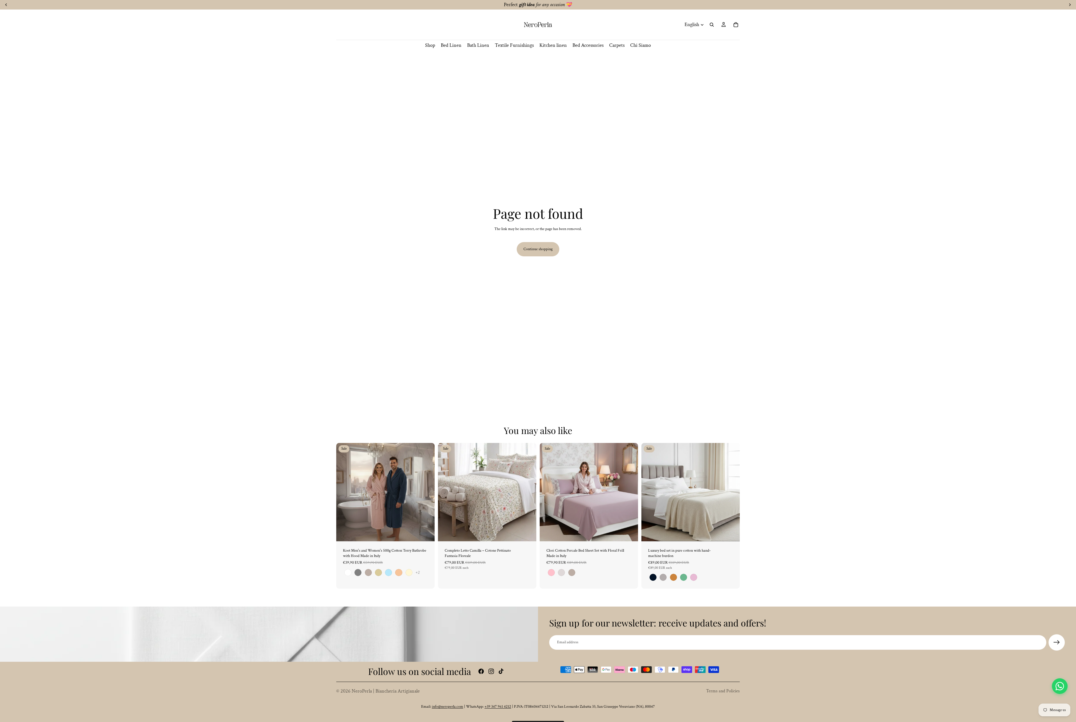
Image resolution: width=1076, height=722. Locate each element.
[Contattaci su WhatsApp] (1060, 686)
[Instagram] (491, 671)
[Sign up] (1057, 642)
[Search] (712, 24)
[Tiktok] (501, 671)
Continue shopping (538, 249)
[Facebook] (481, 671)
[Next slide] (426, 492)
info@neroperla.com (447, 706)
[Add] (528, 533)
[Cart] (736, 24)
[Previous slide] (344, 492)
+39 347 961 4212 (497, 706)
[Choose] (426, 533)
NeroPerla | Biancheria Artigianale (386, 691)
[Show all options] (418, 572)
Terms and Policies (723, 691)
